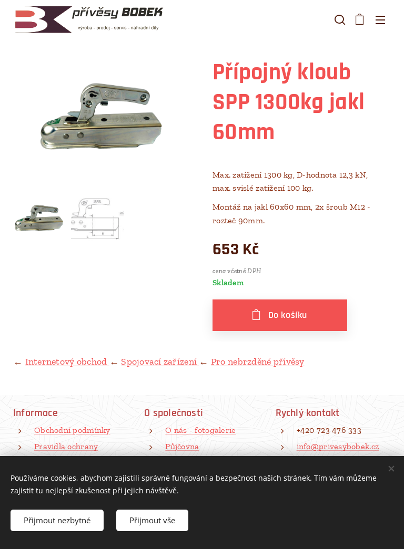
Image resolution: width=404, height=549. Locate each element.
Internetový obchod (67, 361)
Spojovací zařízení (160, 361)
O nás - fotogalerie (200, 430)
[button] (338, 19)
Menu (380, 19)
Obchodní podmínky (72, 430)
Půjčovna (182, 446)
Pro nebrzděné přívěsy (258, 361)
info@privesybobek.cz (338, 446)
